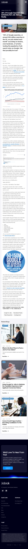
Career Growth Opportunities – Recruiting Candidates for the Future (12, 422)
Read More (4, 356)
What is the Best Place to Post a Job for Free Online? (12, 349)
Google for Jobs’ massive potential (15, 288)
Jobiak (14, 70)
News (2, 512)
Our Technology (4, 503)
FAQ (2, 507)
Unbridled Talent (7, 145)
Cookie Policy (4, 530)
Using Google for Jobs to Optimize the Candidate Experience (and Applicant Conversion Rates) (13, 386)
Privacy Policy (4, 525)
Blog (2, 510)
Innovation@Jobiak (5, 505)
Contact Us (8, 468)
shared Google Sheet (9, 235)
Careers (3, 514)
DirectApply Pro (18, 503)
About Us (3, 501)
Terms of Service (5, 528)
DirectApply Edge (18, 501)
